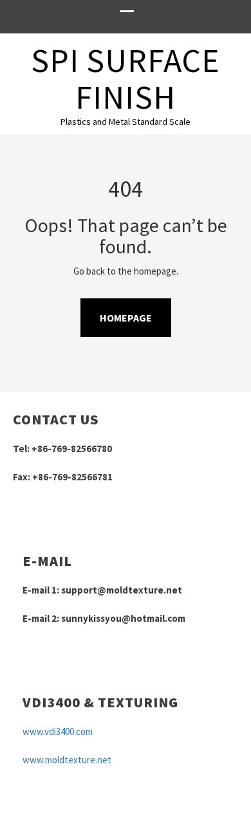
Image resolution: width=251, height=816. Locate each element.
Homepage (126, 317)
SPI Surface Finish (125, 78)
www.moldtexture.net (67, 760)
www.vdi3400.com (58, 731)
